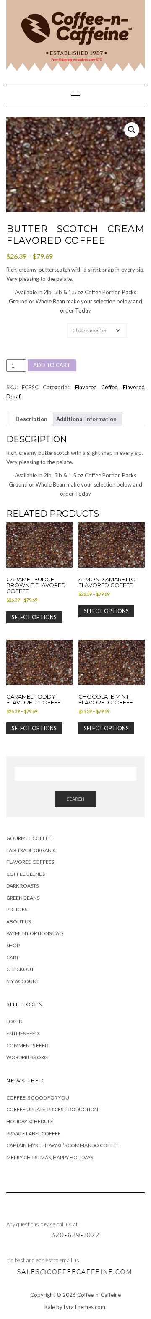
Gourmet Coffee (29, 838)
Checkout (20, 969)
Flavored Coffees (30, 862)
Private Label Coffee (33, 1133)
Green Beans (22, 898)
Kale (49, 1307)
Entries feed (22, 1033)
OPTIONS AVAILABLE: (34, 323)
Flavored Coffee (96, 387)
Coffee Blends (25, 874)
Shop (13, 945)
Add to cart (51, 365)
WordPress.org (27, 1057)
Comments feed (27, 1045)
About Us (18, 921)
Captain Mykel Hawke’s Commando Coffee (62, 1145)
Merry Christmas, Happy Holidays (49, 1157)
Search (75, 799)
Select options (34, 617)
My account (22, 981)
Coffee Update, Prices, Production (52, 1109)
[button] (131, 129)
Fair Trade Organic (31, 850)
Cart (12, 957)
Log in (14, 1021)
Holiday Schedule (29, 1121)
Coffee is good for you (37, 1098)
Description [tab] (31, 419)
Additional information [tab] (86, 419)
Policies (16, 909)
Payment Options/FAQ (34, 933)
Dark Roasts (22, 886)
